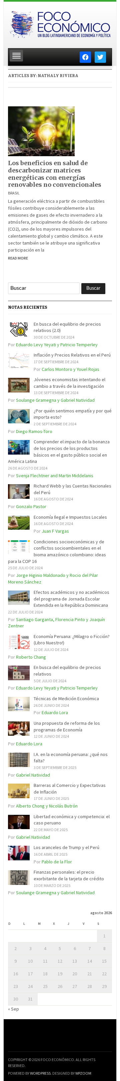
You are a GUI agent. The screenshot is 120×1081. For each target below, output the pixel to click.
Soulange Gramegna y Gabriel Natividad (55, 400)
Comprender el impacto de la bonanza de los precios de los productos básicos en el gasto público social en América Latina (59, 451)
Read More (18, 258)
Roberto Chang (31, 657)
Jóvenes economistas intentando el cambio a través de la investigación (69, 383)
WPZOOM (83, 1073)
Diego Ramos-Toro (34, 431)
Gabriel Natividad (33, 775)
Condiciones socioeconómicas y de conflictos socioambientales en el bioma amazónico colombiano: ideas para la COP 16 (57, 551)
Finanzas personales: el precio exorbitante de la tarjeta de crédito (69, 875)
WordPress (40, 1073)
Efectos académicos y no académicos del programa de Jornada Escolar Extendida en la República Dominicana (71, 598)
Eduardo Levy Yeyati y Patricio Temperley (57, 345)
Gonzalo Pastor (31, 506)
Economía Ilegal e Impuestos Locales (70, 517)
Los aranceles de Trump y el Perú (66, 847)
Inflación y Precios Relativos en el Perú (72, 355)
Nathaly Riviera (58, 75)
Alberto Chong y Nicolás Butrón (47, 806)
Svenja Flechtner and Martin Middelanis (54, 476)
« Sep (13, 1009)
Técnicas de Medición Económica (66, 699)
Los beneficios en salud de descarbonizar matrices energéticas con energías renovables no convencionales (54, 173)
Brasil (14, 192)
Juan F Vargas (55, 531)
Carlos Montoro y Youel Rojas (70, 369)
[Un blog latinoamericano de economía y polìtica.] (60, 23)
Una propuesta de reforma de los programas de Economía (67, 726)
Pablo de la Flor (57, 862)
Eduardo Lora (55, 712)
